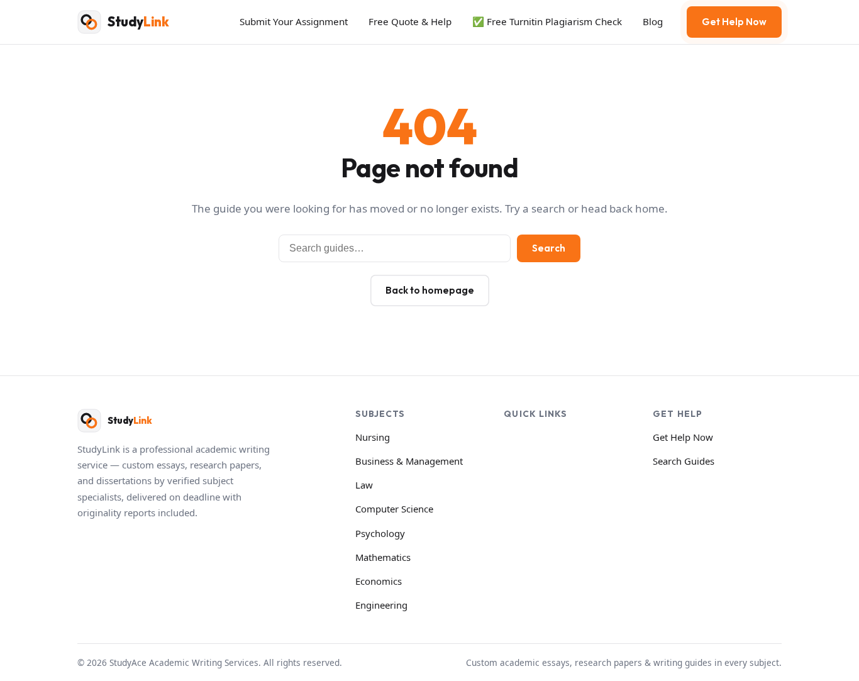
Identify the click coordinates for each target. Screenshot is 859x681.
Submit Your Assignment (294, 21)
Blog (653, 21)
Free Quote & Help (410, 21)
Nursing (372, 437)
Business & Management (409, 461)
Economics (378, 581)
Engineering (381, 605)
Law (364, 485)
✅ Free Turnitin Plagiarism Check (547, 21)
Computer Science (394, 508)
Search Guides (683, 461)
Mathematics (383, 557)
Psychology (380, 533)
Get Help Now (734, 22)
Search (548, 248)
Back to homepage (429, 290)
